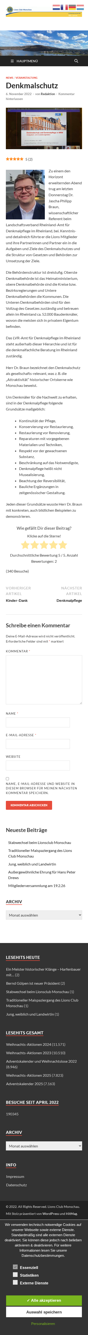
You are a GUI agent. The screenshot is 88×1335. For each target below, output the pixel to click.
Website (13, 756)
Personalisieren (43, 1324)
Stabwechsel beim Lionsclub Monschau (39, 842)
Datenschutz (16, 1185)
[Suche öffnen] (76, 61)
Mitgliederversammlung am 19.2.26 (36, 885)
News (9, 77)
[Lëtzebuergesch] (80, 6)
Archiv (14, 1132)
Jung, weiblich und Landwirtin (32, 864)
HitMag (71, 1214)
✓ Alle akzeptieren (44, 1300)
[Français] (65, 6)
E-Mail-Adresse (21, 735)
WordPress (50, 1214)
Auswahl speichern (44, 1312)
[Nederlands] (57, 6)
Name (12, 713)
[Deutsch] (73, 6)
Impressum (15, 1176)
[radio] (25, 545)
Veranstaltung (26, 77)
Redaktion (48, 94)
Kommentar (18, 651)
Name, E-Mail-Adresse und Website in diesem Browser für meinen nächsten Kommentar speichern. (41, 788)
